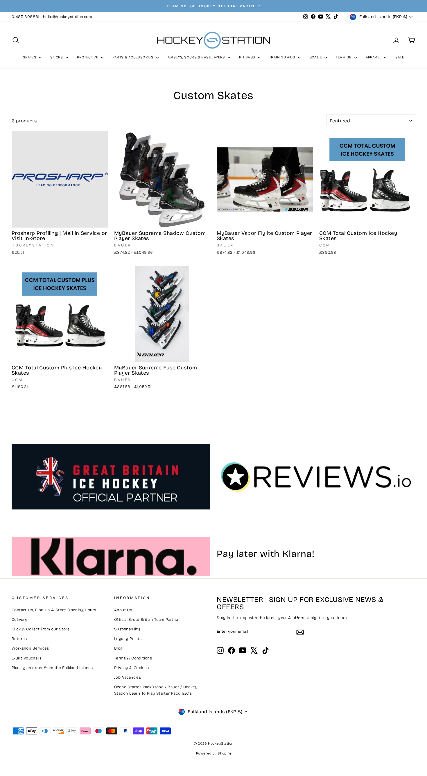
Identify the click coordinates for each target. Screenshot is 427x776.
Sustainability (127, 629)
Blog (118, 648)
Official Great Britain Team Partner (147, 619)
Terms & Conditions (133, 658)
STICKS (57, 57)
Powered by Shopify (213, 753)
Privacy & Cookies (131, 667)
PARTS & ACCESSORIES (133, 57)
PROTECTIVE (88, 57)
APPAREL (374, 57)
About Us (123, 609)
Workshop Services (30, 648)
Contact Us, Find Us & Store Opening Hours (54, 609)
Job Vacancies (127, 677)
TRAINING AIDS (282, 57)
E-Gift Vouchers (27, 658)
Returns (19, 638)
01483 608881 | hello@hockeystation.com (52, 16)
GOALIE (316, 57)
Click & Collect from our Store (41, 629)
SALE (399, 57)
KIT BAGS (247, 57)
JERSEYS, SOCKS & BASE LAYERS (197, 57)
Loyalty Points (128, 638)
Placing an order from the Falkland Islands (52, 667)
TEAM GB (344, 57)
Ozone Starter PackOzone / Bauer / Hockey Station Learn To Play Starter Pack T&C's (156, 690)
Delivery (19, 619)
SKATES (30, 57)
